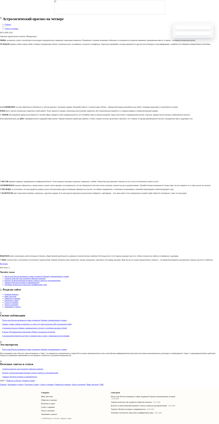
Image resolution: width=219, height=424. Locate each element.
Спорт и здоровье (11, 29)
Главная (8, 24)
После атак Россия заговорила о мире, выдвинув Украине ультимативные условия (37, 276)
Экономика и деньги (13, 307)
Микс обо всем (10, 296)
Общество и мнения (12, 298)
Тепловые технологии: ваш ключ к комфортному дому (26, 285)
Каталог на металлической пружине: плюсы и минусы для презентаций (32, 281)
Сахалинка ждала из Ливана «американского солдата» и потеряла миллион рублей (34, 328)
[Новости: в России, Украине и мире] (109, 7)
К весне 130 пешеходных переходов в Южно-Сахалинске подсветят (28, 332)
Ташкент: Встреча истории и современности (22, 283)
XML (102, 384)
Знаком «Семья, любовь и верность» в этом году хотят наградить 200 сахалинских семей (37, 324)
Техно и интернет (11, 305)
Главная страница (11, 294)
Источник (4, 264)
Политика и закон (11, 301)
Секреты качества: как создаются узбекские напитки (25, 278)
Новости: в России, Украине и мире (21, 381)
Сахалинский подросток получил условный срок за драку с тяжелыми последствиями (35, 336)
